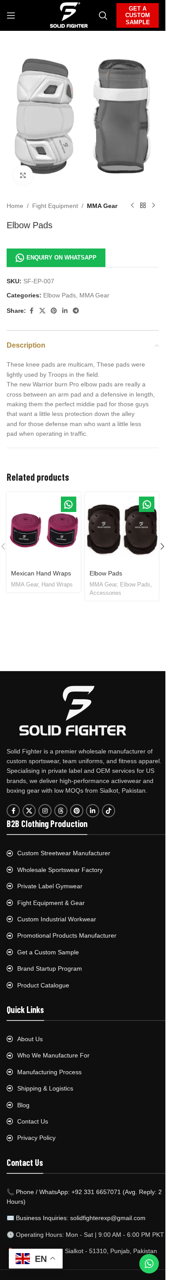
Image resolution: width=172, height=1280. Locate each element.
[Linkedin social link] (65, 311)
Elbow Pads (59, 295)
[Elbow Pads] (122, 529)
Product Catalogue (43, 985)
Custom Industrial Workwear (56, 919)
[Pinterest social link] (54, 311)
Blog (23, 1105)
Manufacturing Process (49, 1072)
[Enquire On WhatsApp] (68, 504)
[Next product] (153, 205)
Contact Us (32, 1121)
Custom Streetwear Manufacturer (63, 853)
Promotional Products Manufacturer (66, 935)
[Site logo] (69, 15)
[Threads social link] (60, 810)
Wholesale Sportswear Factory (60, 869)
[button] (162, 546)
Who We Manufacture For (53, 1055)
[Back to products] (143, 205)
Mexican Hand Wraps (41, 573)
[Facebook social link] (31, 311)
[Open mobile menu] (11, 15)
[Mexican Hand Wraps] (44, 529)
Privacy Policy (36, 1137)
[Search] (103, 15)
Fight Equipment (55, 205)
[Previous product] (132, 205)
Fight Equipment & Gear (51, 902)
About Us (30, 1039)
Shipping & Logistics (45, 1088)
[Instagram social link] (45, 810)
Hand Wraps (57, 584)
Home (15, 205)
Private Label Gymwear (49, 886)
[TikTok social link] (108, 810)
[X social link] (42, 311)
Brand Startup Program (49, 968)
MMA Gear (102, 205)
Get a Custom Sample (48, 952)
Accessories (105, 593)
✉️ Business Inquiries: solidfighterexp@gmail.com (76, 1217)
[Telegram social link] (76, 311)
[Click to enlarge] (23, 175)
